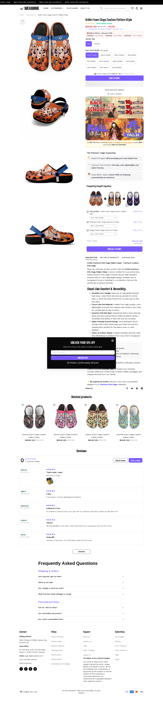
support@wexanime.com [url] (34, 656)
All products (30, 15)
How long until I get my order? (50, 576)
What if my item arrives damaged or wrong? (54, 594)
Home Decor (127, 142)
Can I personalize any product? (50, 613)
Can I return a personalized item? (50, 619)
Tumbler (118, 142)
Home (21, 15)
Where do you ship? (45, 582)
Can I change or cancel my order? (51, 588)
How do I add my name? (47, 607)
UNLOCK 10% (83, 358)
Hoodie (109, 142)
